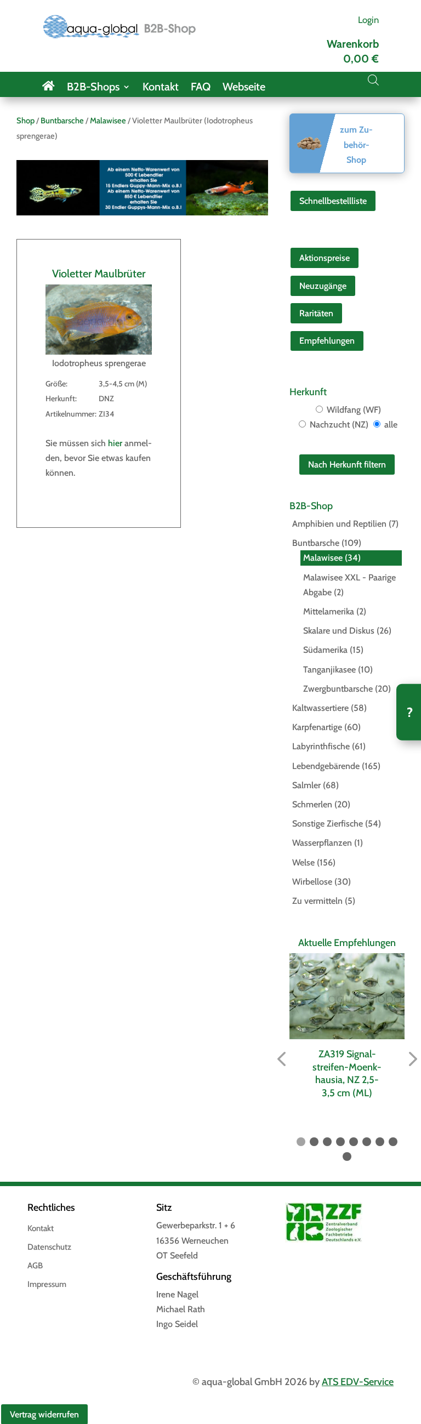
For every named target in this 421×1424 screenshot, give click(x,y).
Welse (303, 862)
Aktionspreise (324, 258)
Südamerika (325, 650)
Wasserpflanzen (322, 843)
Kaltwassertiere (320, 708)
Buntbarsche (62, 121)
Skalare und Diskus (338, 630)
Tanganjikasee (329, 669)
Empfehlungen (327, 340)
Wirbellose (312, 881)
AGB (35, 1266)
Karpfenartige (317, 727)
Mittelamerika (328, 611)
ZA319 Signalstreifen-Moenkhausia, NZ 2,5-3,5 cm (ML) (347, 1073)
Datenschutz (49, 1247)
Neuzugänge (322, 286)
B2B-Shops (93, 88)
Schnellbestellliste (333, 201)
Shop (25, 121)
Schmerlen (312, 804)
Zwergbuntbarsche (338, 688)
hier (115, 443)
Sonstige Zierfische (327, 823)
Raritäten (316, 313)
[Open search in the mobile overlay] (373, 80)
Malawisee (108, 121)
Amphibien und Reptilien (339, 524)
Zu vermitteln (317, 901)
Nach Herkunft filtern (347, 464)
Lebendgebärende (326, 766)
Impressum (46, 1284)
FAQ (200, 88)
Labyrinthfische (321, 746)
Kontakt (161, 88)
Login (368, 19)
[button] (281, 1059)
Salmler (306, 785)
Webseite (244, 88)
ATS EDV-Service (358, 1382)
